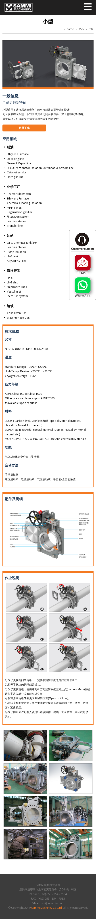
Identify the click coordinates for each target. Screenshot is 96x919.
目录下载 (24, 128)
